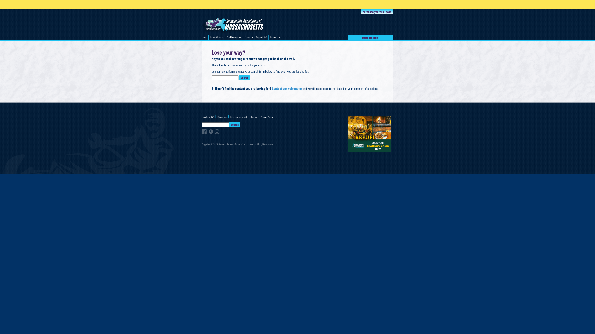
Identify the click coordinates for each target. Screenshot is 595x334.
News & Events (216, 37)
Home (204, 37)
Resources (275, 37)
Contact (254, 116)
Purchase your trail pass (376, 12)
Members (249, 37)
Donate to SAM (208, 116)
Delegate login (370, 37)
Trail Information (234, 37)
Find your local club (238, 116)
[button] (369, 134)
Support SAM (261, 37)
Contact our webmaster (287, 88)
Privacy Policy (267, 116)
